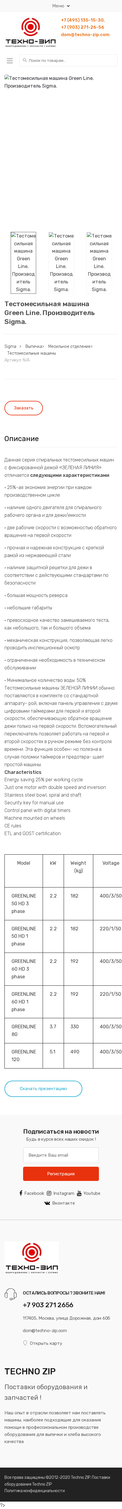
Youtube (92, 1193)
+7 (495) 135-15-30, (83, 20)
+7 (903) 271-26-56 (82, 27)
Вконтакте (63, 1203)
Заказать (23, 408)
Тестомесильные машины (31, 353)
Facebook (34, 1193)
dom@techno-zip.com (85, 34)
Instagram (63, 1193)
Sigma (10, 346)
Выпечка (33, 346)
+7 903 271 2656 (48, 1305)
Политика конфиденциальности (34, 1490)
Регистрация (61, 1173)
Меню (58, 6)
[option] (61, 105)
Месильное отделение (69, 346)
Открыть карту (46, 1343)
